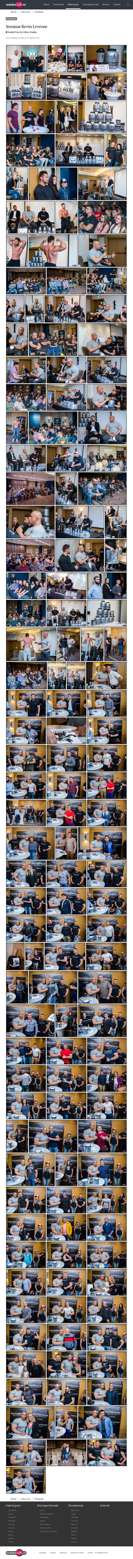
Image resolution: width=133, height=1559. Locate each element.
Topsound (63, 1553)
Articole (105, 4)
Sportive (11, 1538)
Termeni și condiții (77, 1553)
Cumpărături (44, 1517)
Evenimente (58, 4)
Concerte (11, 1528)
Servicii (42, 1521)
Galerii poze (73, 4)
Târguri (10, 1514)
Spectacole (12, 1510)
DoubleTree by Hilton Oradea (22, 32)
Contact (116, 4)
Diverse (11, 1542)
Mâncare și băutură (46, 1514)
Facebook (42, 1553)
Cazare (42, 1510)
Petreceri (11, 1524)
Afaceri (11, 1535)
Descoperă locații (90, 4)
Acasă (46, 4)
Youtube (53, 1553)
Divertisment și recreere (48, 1531)
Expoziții (11, 1531)
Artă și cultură (44, 1524)
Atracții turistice (45, 1528)
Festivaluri (12, 1521)
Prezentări (11, 19)
